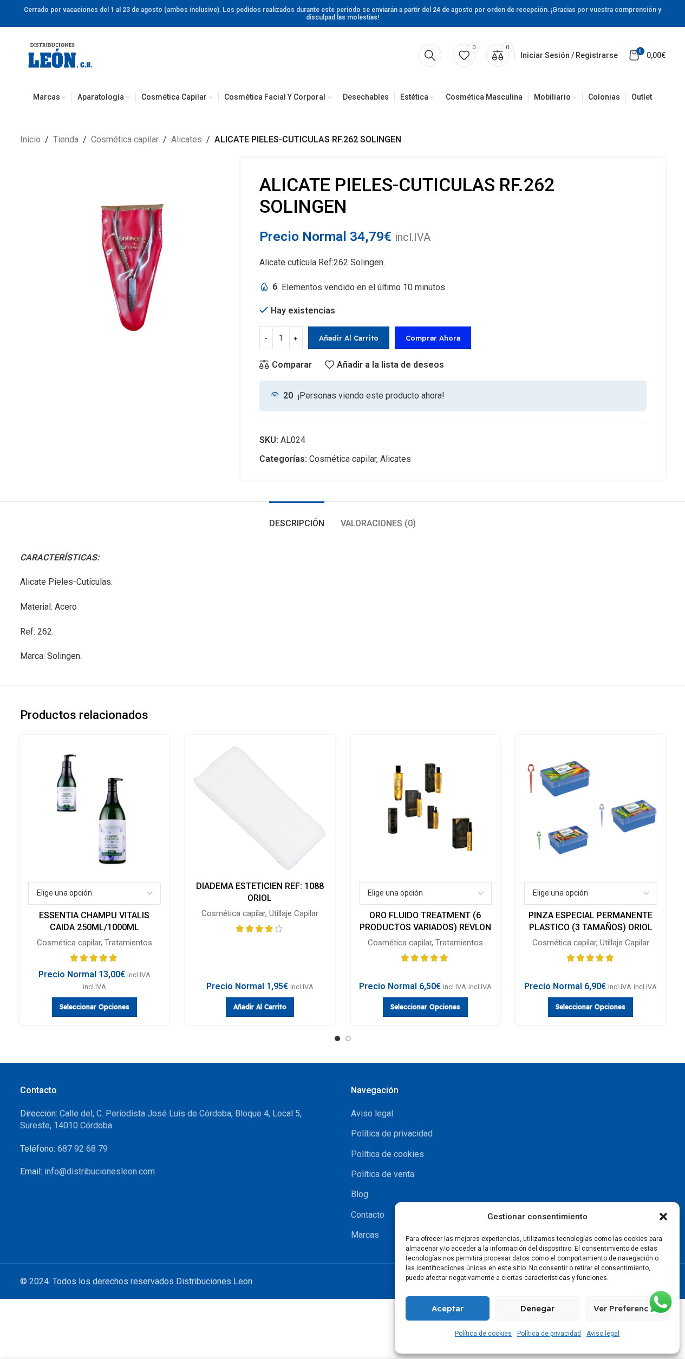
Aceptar (448, 1308)
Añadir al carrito (349, 338)
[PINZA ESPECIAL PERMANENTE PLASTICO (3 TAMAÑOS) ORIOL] (590, 809)
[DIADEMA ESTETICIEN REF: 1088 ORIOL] (260, 809)
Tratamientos (128, 943)
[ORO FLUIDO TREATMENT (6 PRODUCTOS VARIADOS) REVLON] (425, 809)
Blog (359, 1194)
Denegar (537, 1308)
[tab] (296, 517)
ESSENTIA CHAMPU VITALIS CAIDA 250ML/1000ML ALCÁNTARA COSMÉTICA (94, 927)
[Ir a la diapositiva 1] (337, 1038)
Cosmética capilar (125, 139)
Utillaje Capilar (293, 913)
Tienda (66, 139)
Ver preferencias (626, 1308)
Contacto (367, 1215)
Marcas (365, 1235)
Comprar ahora (433, 338)
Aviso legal (602, 1333)
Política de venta (382, 1174)
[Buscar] (430, 55)
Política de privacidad (549, 1333)
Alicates (186, 139)
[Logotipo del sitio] (60, 54)
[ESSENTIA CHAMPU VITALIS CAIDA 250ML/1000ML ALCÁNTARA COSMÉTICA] (94, 809)
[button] (663, 1216)
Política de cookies (483, 1333)
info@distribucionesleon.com (99, 1171)
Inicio (30, 139)
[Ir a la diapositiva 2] (348, 1038)
